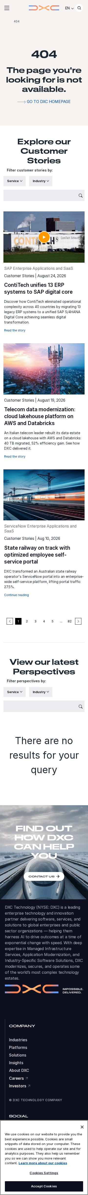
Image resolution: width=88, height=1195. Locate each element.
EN (67, 8)
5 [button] (53, 621)
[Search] (79, 8)
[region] (44, 1157)
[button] (78, 621)
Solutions (17, 1055)
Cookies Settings (44, 1173)
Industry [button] (39, 181)
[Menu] (7, 8)
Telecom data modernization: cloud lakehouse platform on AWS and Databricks (39, 416)
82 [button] (70, 621)
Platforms (18, 1047)
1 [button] (18, 621)
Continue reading (16, 595)
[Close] (82, 1127)
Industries (18, 1040)
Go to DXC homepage (49, 101)
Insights (16, 1062)
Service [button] (13, 181)
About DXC (19, 1070)
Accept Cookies (44, 1186)
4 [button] (44, 621)
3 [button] (35, 621)
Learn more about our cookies (43, 1163)
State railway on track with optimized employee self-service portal (37, 555)
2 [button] (27, 621)
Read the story (14, 330)
